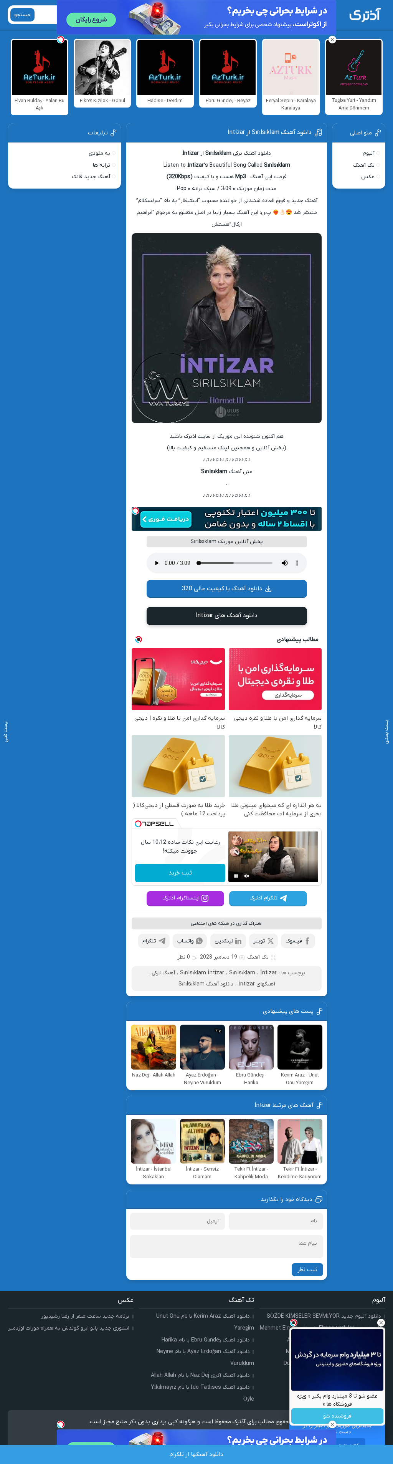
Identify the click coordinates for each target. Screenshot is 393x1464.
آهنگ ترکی (163, 973)
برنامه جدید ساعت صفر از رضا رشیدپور (85, 1316)
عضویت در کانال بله (337, 1444)
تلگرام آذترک (263, 898)
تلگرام (149, 941)
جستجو (22, 15)
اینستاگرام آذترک (181, 898)
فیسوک (294, 941)
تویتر (259, 941)
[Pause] (236, 876)
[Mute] (246, 876)
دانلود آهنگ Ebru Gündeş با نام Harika (206, 1340)
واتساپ (185, 941)
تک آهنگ (258, 957)
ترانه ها (101, 165)
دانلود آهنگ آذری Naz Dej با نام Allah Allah (200, 1375)
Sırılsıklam (242, 973)
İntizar (268, 973)
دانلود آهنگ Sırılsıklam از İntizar (270, 132)
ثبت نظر (307, 1270)
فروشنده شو (337, 1416)
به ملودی (99, 153)
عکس (368, 177)
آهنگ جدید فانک (91, 177)
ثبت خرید (180, 873)
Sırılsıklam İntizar (202, 973)
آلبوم (369, 153)
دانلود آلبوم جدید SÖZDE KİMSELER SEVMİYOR (324, 1316)
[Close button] (381, 1323)
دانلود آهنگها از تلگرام (196, 1454)
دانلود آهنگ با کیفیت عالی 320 (222, 589)
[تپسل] (135, 511)
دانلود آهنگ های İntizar (227, 615)
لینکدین (224, 941)
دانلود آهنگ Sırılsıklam (205, 984)
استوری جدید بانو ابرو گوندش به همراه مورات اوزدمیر (68, 1328)
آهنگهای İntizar (256, 984)
